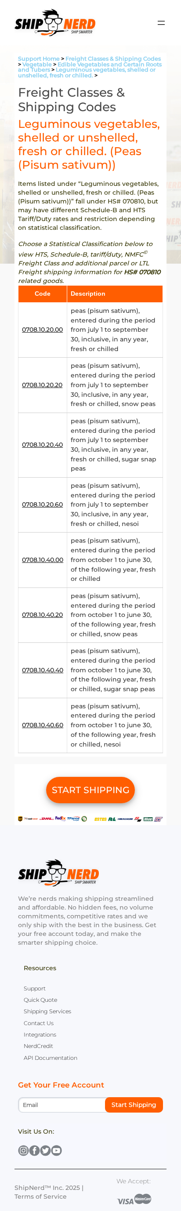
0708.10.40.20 (42, 615)
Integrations (40, 1034)
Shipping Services (47, 1011)
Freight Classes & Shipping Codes (113, 58)
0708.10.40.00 (42, 560)
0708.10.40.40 (42, 670)
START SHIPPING (91, 789)
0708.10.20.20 (42, 385)
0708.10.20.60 (42, 504)
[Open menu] (161, 23)
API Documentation (50, 1058)
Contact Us (39, 1023)
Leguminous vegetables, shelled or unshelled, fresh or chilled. (87, 72)
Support (35, 988)
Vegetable (37, 64)
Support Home (39, 58)
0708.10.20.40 (42, 445)
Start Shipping (134, 1104)
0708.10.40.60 (42, 725)
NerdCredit (38, 1046)
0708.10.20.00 (42, 330)
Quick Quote (40, 1000)
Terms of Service (40, 1196)
